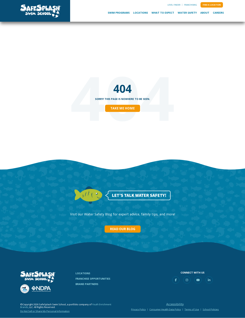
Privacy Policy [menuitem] (138, 309)
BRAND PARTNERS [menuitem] (87, 284)
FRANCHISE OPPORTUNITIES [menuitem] (93, 278)
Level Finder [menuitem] (174, 4)
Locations (140, 12)
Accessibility (175, 304)
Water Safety (187, 12)
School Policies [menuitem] (211, 309)
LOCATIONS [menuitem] (83, 273)
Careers (218, 12)
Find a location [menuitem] (212, 4)
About (204, 12)
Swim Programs (119, 12)
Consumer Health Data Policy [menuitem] (165, 309)
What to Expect (163, 12)
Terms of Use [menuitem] (192, 309)
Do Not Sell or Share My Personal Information (45, 311)
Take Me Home (122, 108)
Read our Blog (122, 229)
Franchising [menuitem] (190, 4)
